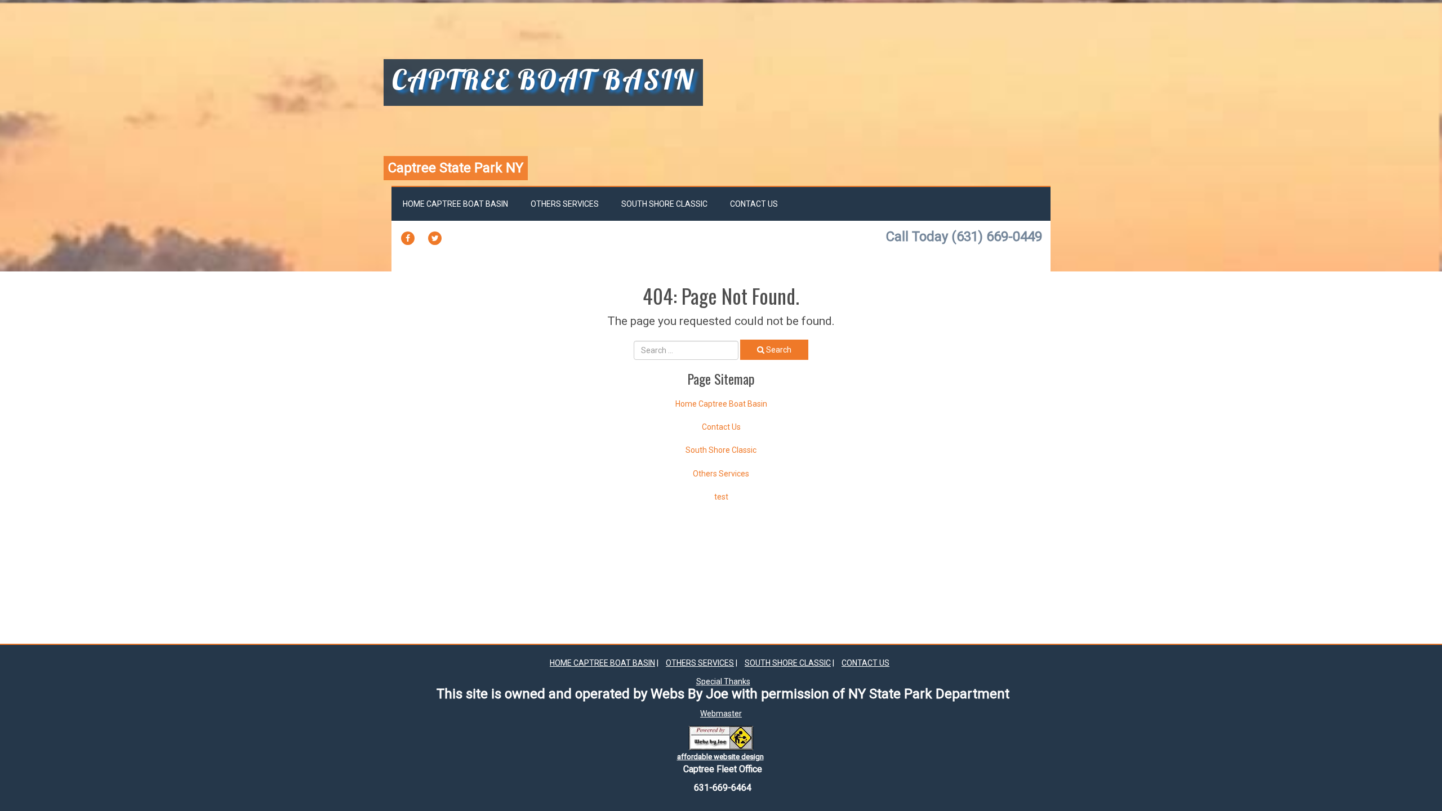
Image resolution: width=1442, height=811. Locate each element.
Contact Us (754, 203)
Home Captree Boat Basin (455, 203)
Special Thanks (723, 681)
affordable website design (720, 756)
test (721, 496)
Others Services (565, 203)
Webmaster (721, 713)
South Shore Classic (664, 203)
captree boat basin (543, 81)
